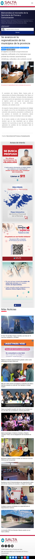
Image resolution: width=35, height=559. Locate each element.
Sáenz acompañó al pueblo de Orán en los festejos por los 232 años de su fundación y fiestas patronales (16, 409)
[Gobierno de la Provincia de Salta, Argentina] (9, 3)
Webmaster (4, 555)
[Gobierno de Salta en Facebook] (2, 546)
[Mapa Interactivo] (17, 203)
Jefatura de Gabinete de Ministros (10, 47)
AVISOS (18, 305)
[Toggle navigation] (32, 3)
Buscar (17, 32)
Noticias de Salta (24, 47)
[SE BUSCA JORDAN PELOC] (17, 164)
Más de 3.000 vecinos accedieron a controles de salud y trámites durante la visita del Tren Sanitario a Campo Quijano (17, 385)
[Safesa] (17, 281)
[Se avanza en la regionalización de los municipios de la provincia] (17, 72)
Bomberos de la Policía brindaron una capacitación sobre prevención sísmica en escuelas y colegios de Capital (17, 483)
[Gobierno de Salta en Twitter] (9, 546)
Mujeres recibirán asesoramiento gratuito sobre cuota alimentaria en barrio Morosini (16, 360)
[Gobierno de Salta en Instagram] (6, 546)
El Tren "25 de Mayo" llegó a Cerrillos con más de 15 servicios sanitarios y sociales (16, 336)
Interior (4, 49)
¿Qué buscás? (5, 26)
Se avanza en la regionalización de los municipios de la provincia (15, 40)
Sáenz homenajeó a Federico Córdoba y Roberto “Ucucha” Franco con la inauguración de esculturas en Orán (16, 434)
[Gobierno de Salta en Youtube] (12, 546)
